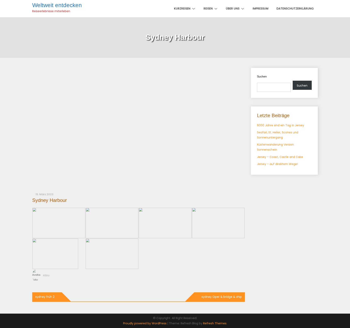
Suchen (262, 76)
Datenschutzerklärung (295, 8)
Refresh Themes (214, 323)
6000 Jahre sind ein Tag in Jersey (280, 125)
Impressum (260, 8)
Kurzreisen (182, 8)
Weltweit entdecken (57, 5)
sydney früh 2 (44, 297)
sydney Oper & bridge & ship (222, 297)
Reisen (208, 8)
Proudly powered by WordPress (145, 323)
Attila (46, 275)
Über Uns (232, 8)
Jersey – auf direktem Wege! (277, 164)
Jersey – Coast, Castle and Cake (280, 157)
